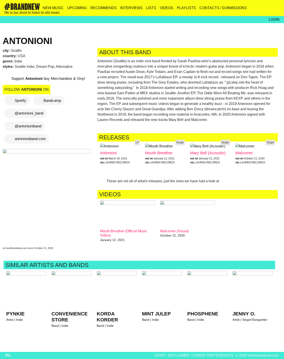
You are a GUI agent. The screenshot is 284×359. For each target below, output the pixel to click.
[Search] (276, 9)
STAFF (160, 355)
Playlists (186, 8)
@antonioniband (28, 126)
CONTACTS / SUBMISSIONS (223, 8)
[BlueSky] (247, 9)
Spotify (20, 100)
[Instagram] (237, 9)
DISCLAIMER (179, 355)
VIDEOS (166, 8)
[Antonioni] (47, 193)
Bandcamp (52, 100)
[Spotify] (266, 9)
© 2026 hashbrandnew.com (257, 355)
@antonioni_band (29, 113)
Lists (151, 8)
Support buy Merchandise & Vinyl (47, 78)
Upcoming (77, 8)
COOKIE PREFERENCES (212, 355)
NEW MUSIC (53, 8)
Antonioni (27, 41)
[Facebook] (256, 9)
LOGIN (274, 19)
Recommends (103, 8)
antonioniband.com (30, 139)
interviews (131, 8)
